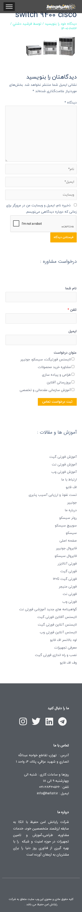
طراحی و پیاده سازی (56, 374)
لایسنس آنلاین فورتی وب (58, 632)
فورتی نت (70, 594)
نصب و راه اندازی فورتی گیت (56, 655)
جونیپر (72, 502)
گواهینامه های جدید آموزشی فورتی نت (48, 609)
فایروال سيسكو (66, 556)
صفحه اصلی (68, 540)
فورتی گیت (68, 571)
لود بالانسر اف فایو (63, 640)
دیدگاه (71, 102)
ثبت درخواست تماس (57, 401)
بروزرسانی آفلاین (59, 382)
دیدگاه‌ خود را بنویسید (61, 23)
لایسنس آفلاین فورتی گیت (57, 617)
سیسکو (71, 533)
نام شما (71, 288)
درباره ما (71, 510)
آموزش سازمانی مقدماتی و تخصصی (45, 390)
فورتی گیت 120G (65, 579)
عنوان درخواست (65, 352)
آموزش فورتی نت (64, 464)
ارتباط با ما (69, 479)
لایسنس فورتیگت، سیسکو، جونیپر (45, 359)
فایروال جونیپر (66, 548)
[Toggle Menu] (9, 6)
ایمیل (72, 331)
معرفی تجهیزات (65, 647)
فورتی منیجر (68, 586)
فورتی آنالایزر (67, 563)
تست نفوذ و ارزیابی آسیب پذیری (53, 495)
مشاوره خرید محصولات (54, 367)
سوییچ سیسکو (66, 525)
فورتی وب (69, 601)
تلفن (72, 309)
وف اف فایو (68, 662)
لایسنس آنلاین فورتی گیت (57, 624)
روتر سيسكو (68, 518)
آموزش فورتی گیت (63, 456)
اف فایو (71, 487)
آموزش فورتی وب (64, 472)
